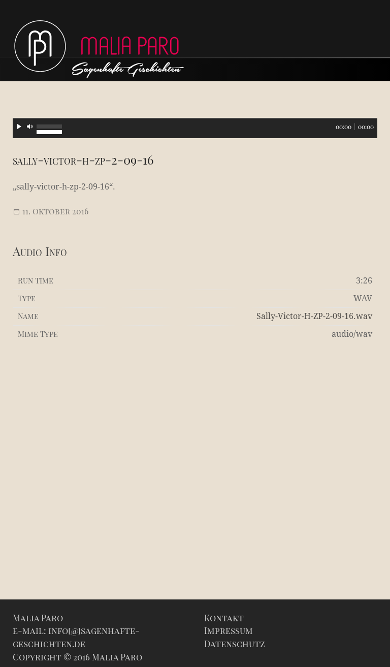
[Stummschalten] (30, 126)
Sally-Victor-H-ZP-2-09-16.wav (314, 316)
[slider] (49, 125)
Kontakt (224, 617)
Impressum (228, 630)
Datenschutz (234, 643)
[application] (195, 128)
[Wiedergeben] (19, 126)
